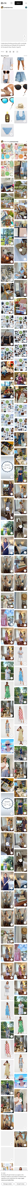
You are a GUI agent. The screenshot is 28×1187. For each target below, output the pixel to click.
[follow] (26, 7)
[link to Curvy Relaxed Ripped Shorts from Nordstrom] (20, 63)
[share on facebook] (6, 52)
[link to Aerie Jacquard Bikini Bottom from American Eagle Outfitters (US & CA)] (7, 130)
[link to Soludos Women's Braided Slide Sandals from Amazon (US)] (7, 90)
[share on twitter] (13, 52)
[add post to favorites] (24, 39)
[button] (26, 3)
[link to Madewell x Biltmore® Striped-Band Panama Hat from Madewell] (20, 103)
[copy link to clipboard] (17, 52)
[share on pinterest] (10, 52)
